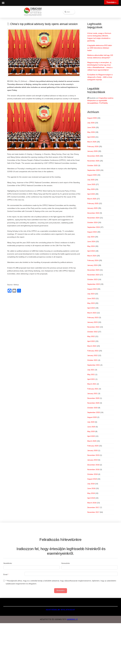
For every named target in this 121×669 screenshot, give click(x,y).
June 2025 (91, 184)
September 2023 (93, 284)
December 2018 (93, 465)
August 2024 (92, 232)
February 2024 (92, 260)
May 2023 (91, 303)
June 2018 (91, 488)
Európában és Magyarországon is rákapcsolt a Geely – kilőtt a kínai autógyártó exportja (100, 77)
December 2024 (93, 213)
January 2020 (92, 450)
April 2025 (91, 194)
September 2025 (93, 170)
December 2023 (93, 270)
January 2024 (92, 265)
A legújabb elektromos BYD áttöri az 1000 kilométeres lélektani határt (99, 47)
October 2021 (92, 360)
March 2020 (91, 441)
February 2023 (92, 317)
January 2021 (92, 393)
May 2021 (91, 374)
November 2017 (93, 512)
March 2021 (91, 384)
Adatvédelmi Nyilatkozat (60, 610)
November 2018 (93, 469)
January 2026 (92, 151)
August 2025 (92, 175)
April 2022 (91, 341)
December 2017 (93, 507)
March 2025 (91, 199)
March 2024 (91, 256)
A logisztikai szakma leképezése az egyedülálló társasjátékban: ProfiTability (100, 100)
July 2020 (91, 422)
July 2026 (91, 123)
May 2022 (91, 336)
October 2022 (92, 332)
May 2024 (91, 246)
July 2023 (91, 294)
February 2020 (92, 446)
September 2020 (93, 412)
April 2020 (91, 436)
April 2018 (91, 498)
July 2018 (91, 484)
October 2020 (92, 408)
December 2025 (93, 156)
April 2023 (91, 308)
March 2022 (91, 346)
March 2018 (91, 503)
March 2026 (91, 142)
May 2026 (91, 132)
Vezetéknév (7, 563)
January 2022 (92, 355)
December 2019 (93, 455)
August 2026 (92, 118)
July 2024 (91, 237)
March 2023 (91, 313)
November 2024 (93, 218)
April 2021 (91, 379)
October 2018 (92, 474)
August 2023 (92, 289)
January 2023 (92, 322)
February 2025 (92, 203)
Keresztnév (65, 563)
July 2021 (91, 370)
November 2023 (93, 275)
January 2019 (92, 460)
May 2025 (91, 189)
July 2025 (91, 180)
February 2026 (92, 146)
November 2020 (93, 403)
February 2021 (92, 389)
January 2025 (92, 208)
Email (5, 574)
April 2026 (91, 137)
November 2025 (93, 161)
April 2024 (91, 251)
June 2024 (91, 241)
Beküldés (61, 591)
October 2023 (92, 279)
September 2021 (93, 365)
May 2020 (91, 431)
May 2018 (91, 493)
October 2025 (92, 165)
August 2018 (92, 479)
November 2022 (93, 327)
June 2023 (91, 298)
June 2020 (91, 427)
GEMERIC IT (72, 619)
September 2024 (93, 227)
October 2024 (92, 222)
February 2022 (92, 351)
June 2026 (91, 127)
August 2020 (92, 417)
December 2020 (93, 398)
